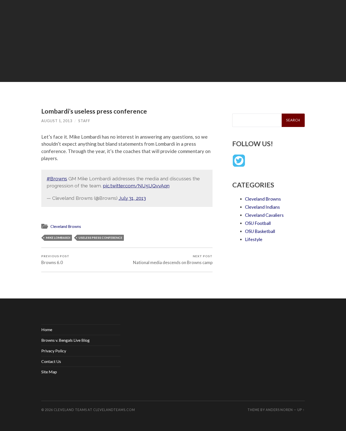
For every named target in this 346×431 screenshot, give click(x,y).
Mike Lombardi (58, 238)
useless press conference (100, 238)
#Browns (57, 178)
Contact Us (51, 361)
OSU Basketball (260, 231)
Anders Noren (279, 410)
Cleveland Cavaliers (264, 215)
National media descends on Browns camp (173, 259)
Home (46, 329)
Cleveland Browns (65, 226)
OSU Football (258, 223)
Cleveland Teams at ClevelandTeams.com (94, 410)
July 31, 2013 (132, 198)
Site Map (49, 371)
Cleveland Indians (262, 207)
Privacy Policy (53, 350)
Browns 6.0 (55, 259)
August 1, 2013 (56, 121)
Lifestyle (253, 239)
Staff (84, 121)
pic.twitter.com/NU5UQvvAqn (136, 185)
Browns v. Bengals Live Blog (65, 340)
